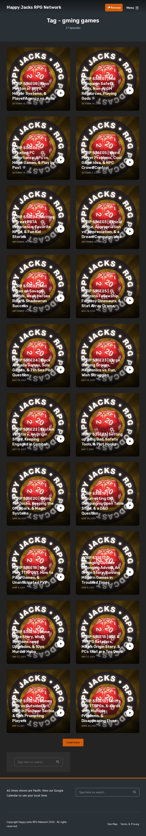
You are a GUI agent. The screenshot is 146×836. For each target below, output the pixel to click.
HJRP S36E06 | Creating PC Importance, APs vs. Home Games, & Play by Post (33, 158)
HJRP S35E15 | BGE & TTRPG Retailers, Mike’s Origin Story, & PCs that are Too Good (102, 644)
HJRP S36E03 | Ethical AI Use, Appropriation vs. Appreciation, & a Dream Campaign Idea (102, 229)
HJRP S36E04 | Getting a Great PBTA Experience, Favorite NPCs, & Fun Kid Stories (33, 227)
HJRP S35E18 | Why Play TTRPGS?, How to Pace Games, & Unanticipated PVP (32, 575)
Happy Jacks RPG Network (34, 7)
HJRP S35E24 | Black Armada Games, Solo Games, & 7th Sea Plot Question (32, 367)
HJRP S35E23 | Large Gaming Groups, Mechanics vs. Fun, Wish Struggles (101, 367)
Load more (73, 742)
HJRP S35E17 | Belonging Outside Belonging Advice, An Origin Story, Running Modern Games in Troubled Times (101, 570)
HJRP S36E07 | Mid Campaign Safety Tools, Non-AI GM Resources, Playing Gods (99, 88)
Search (58, 762)
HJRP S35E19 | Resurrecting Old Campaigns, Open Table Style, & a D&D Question (103, 503)
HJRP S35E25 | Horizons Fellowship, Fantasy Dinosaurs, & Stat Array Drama (101, 298)
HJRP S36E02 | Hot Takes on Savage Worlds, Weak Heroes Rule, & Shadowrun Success (31, 296)
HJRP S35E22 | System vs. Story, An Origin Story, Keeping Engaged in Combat (33, 436)
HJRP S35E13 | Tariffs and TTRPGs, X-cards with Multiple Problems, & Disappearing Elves (101, 711)
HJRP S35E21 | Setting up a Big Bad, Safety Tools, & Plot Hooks (102, 439)
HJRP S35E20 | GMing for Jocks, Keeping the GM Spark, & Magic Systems (33, 506)
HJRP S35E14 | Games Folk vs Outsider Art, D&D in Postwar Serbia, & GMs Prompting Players (33, 711)
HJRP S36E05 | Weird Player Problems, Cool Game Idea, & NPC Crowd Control (101, 160)
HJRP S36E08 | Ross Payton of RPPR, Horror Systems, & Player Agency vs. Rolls (33, 91)
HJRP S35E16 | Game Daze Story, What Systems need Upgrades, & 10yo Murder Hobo (31, 642)
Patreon (116, 7)
